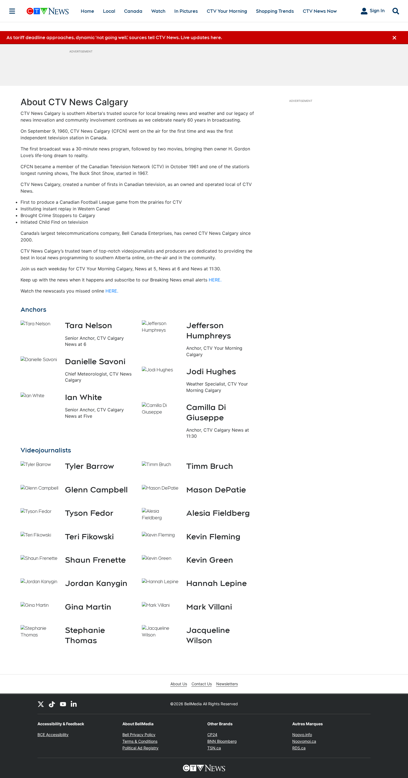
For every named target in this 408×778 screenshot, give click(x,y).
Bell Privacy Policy (138, 734)
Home (87, 11)
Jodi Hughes (211, 371)
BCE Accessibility (53, 734)
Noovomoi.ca (304, 741)
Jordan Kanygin (96, 583)
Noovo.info (302, 734)
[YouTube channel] (63, 704)
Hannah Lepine (216, 583)
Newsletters (227, 683)
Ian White (83, 397)
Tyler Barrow (89, 466)
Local (109, 11)
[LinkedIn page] (74, 704)
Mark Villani (209, 606)
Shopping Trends (275, 11)
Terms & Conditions (139, 741)
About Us (178, 683)
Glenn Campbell (96, 489)
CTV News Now (320, 11)
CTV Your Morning (227, 11)
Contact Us (202, 683)
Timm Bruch (209, 466)
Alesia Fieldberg (218, 513)
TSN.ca (214, 748)
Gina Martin (88, 606)
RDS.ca (299, 748)
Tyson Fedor (89, 513)
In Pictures (186, 11)
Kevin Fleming (213, 536)
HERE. (215, 280)
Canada (133, 11)
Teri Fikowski (89, 536)
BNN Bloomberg (222, 741)
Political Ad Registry (140, 748)
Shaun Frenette (95, 560)
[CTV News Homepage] (48, 11)
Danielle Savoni (95, 361)
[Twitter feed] (40, 704)
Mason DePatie (216, 489)
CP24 (212, 734)
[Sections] (12, 11)
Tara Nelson (88, 325)
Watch (158, 11)
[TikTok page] (52, 704)
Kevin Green (209, 560)
